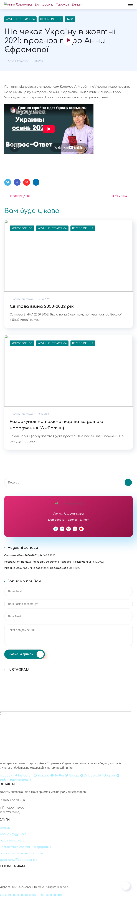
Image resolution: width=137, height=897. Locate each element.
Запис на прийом (21, 654)
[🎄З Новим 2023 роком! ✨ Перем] (68, 678)
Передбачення (50, 19)
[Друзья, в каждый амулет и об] (68, 688)
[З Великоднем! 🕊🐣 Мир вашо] (97, 879)
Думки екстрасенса (20, 19)
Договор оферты (52, 895)
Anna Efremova (17, 61)
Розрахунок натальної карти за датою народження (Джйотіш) (56, 424)
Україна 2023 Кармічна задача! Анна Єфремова (36, 568)
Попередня (20, 196)
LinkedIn (36, 182)
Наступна (118, 196)
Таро (70, 19)
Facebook (17, 182)
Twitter (7, 182)
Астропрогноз (21, 228)
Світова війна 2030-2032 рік (42, 306)
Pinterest (26, 182)
